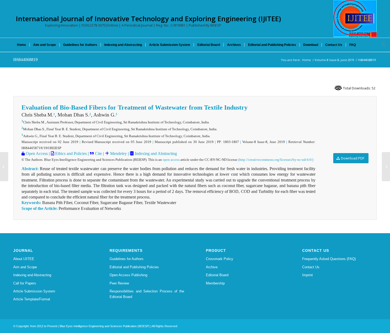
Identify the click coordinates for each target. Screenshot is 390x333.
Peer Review (119, 283)
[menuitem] (21, 44)
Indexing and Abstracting (155, 153)
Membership (215, 283)
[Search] (381, 44)
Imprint (307, 275)
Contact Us (310, 267)
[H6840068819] (4, 166)
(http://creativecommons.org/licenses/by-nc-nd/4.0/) (275, 160)
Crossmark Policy (219, 259)
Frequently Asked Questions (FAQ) (329, 259)
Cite (98, 153)
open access (171, 160)
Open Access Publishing (128, 275)
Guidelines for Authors (127, 259)
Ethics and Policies (70, 153)
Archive (212, 267)
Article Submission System (34, 291)
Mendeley (118, 153)
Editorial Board (217, 275)
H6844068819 (25, 59)
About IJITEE (23, 259)
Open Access (36, 153)
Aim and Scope (25, 267)
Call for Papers (24, 283)
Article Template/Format (31, 299)
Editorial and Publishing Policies (134, 267)
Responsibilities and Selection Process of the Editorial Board (147, 294)
